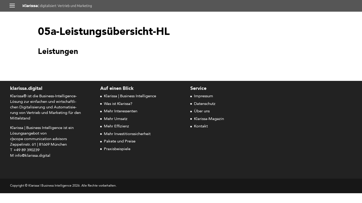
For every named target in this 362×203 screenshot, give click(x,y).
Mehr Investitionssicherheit (127, 134)
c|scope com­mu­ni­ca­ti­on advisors (38, 139)
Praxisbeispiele (117, 149)
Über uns (202, 111)
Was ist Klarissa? (118, 104)
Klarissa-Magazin (209, 119)
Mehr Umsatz (115, 119)
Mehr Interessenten (120, 111)
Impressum (203, 96)
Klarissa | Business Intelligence (130, 96)
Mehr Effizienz (116, 126)
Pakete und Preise (119, 142)
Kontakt (201, 126)
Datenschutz (204, 104)
